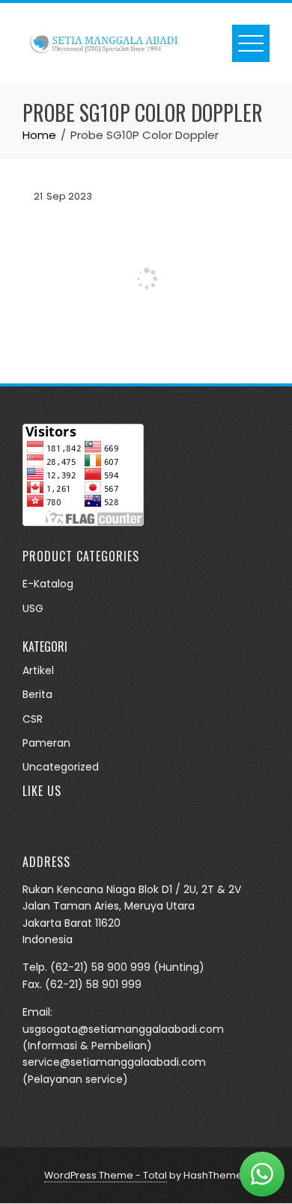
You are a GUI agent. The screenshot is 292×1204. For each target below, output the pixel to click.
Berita (37, 694)
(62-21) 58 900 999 (100, 967)
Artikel (38, 670)
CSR (32, 718)
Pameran (46, 742)
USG (32, 608)
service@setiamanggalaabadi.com (114, 1062)
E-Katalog (47, 583)
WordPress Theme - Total (105, 1175)
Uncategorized (60, 766)
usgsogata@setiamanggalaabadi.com (123, 1029)
